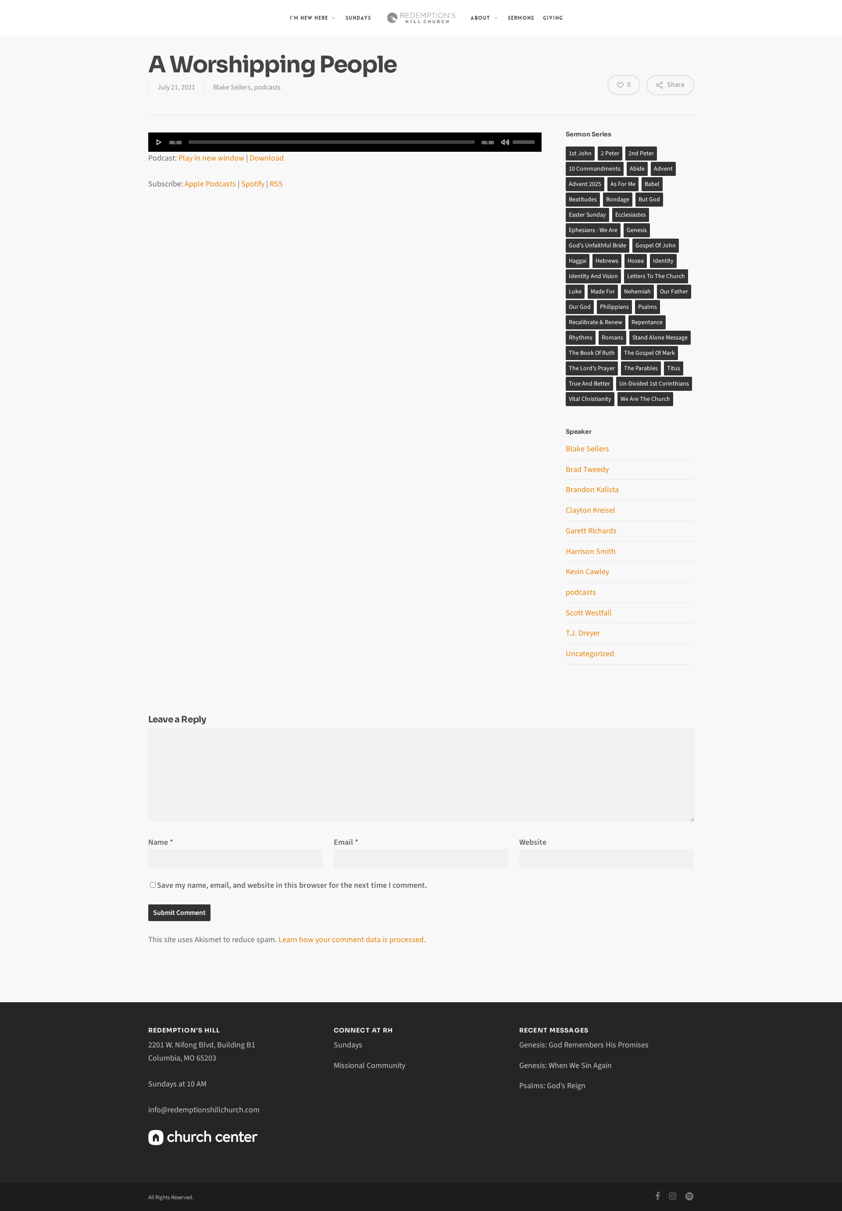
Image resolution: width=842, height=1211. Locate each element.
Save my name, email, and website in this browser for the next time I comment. (292, 885)
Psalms (647, 307)
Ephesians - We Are (593, 230)
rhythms (580, 337)
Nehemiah (637, 291)
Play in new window (211, 158)
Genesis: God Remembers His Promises (584, 1045)
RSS (276, 184)
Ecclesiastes (630, 215)
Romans (612, 337)
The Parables (641, 368)
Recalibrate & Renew (595, 322)
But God (649, 199)
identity (663, 261)
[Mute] (505, 142)
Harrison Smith (591, 551)
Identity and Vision (593, 276)
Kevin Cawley (587, 571)
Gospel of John (655, 245)
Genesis (637, 230)
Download (267, 158)
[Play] (159, 142)
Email (346, 842)
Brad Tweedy (587, 469)
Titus (673, 368)
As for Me (622, 184)
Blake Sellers (232, 87)
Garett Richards (591, 530)
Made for (603, 291)
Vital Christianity (590, 399)
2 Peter (610, 153)
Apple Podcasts (210, 184)
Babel (652, 184)
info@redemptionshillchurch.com (204, 1109)
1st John (580, 153)
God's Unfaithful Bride (597, 245)
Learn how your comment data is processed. (351, 939)
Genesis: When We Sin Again (565, 1065)
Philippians (614, 307)
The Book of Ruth (592, 353)
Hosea (636, 261)
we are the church (645, 399)
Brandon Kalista (592, 489)
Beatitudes (583, 199)
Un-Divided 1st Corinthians (654, 383)
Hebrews (607, 261)
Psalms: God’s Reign (552, 1085)
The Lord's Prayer (592, 368)
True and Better (589, 383)
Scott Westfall (589, 612)
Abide (637, 168)
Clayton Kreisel (590, 510)
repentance (647, 322)
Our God (580, 307)
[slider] (525, 139)
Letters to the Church (656, 276)
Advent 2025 (585, 184)
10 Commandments (595, 168)
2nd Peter (641, 153)
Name (160, 842)
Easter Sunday (587, 215)
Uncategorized (590, 653)
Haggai (577, 261)
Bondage (617, 199)
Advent (663, 168)
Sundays (348, 1045)
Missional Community (369, 1065)
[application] (345, 142)
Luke (575, 291)
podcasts (267, 87)
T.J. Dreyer (583, 633)
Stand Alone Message (660, 337)
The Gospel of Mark (649, 353)
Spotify (252, 184)
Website (532, 842)
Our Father (674, 291)
